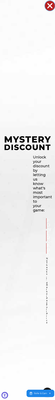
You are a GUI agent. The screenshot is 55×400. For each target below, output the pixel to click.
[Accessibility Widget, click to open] (4, 395)
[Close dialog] (50, 6)
